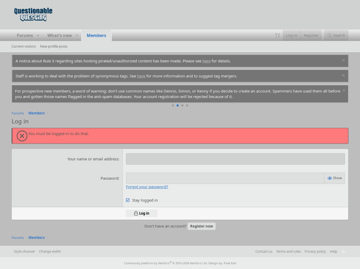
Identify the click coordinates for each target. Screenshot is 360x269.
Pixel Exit (230, 263)
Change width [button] (50, 251)
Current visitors (24, 46)
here (206, 60)
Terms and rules (288, 251)
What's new (59, 35)
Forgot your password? (147, 186)
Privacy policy (315, 251)
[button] (38, 35)
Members (96, 35)
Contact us (263, 251)
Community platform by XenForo (166, 263)
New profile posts (53, 46)
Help (333, 251)
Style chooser (24, 251)
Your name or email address (92, 158)
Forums (25, 35)
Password (109, 178)
